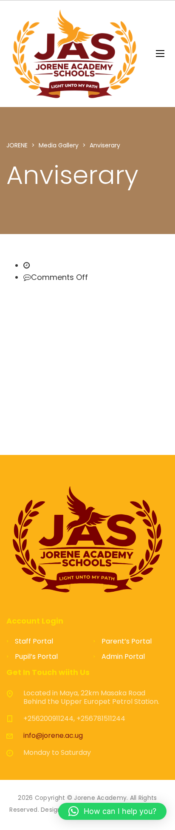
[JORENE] (74, 53)
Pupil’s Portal (36, 656)
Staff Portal (34, 641)
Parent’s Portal (127, 641)
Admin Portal (123, 656)
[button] (112, 811)
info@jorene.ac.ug (53, 735)
